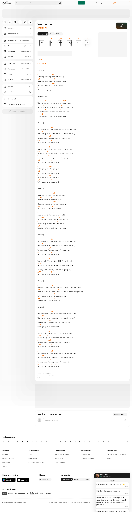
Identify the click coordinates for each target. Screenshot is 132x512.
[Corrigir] (25, 22)
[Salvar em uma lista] (15, 22)
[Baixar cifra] (20, 22)
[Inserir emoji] (125, 420)
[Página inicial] (6, 3)
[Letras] (34, 493)
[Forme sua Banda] (21, 493)
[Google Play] (9, 480)
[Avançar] (87, 43)
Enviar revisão (41, 378)
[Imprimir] (10, 22)
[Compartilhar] (30, 22)
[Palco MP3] (45, 493)
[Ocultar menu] (4, 22)
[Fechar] (128, 475)
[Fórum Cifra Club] (7, 493)
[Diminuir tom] (25, 46)
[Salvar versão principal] (46, 33)
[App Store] (23, 480)
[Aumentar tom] (30, 46)
